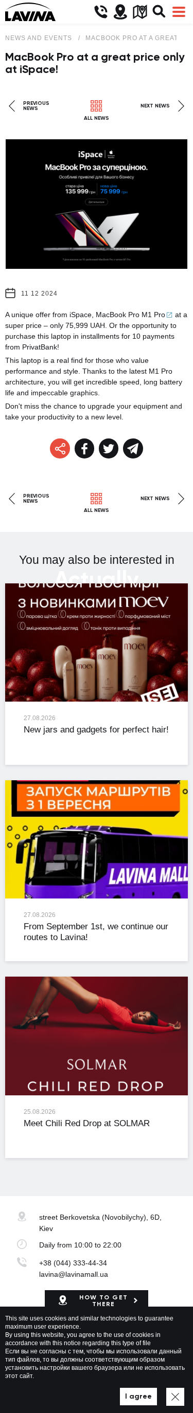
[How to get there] (120, 12)
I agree (138, 1396)
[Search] (159, 12)
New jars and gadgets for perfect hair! (96, 730)
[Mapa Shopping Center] (140, 12)
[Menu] (179, 12)
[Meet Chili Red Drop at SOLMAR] (96, 1036)
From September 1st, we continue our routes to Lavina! (96, 932)
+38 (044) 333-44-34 (73, 1263)
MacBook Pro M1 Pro (130, 314)
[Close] (175, 1397)
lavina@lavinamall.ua (73, 1274)
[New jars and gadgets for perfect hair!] (96, 642)
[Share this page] (85, 448)
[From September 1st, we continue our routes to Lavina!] (96, 839)
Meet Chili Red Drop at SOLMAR (87, 1123)
